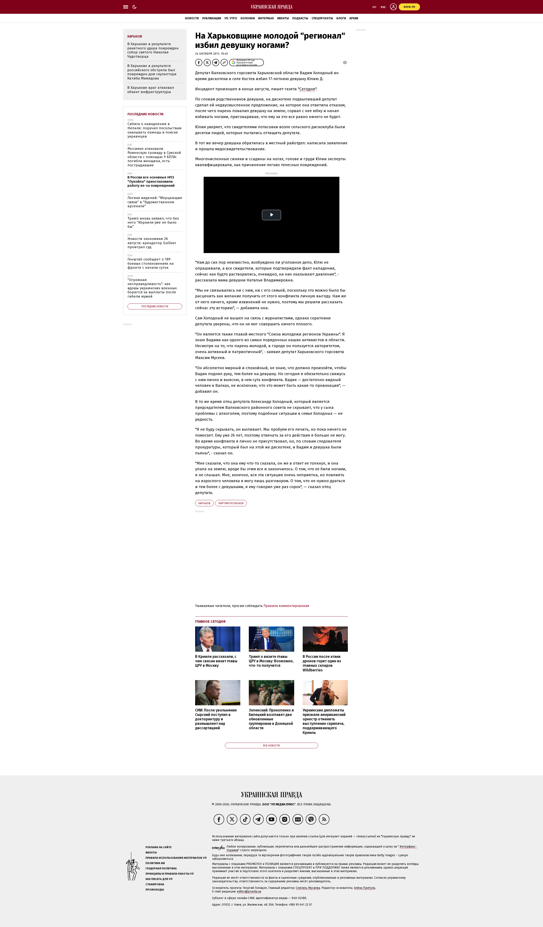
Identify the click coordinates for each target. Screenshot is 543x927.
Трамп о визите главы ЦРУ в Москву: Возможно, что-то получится (271, 661)
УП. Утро (230, 18)
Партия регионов (231, 503)
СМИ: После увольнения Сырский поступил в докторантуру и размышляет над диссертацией (216, 719)
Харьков (204, 503)
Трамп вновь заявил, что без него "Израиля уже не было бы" (153, 222)
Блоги (341, 18)
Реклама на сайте (159, 847)
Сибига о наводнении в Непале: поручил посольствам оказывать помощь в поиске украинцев (154, 130)
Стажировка (155, 884)
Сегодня (307, 88)
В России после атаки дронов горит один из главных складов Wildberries (322, 663)
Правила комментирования (286, 606)
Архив (353, 18)
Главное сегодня (210, 621)
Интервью (266, 18)
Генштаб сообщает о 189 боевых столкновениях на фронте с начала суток (150, 263)
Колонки (248, 18)
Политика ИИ (155, 863)
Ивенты (283, 18)
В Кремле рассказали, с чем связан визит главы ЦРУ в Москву (216, 661)
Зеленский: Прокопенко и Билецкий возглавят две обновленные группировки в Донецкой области (271, 719)
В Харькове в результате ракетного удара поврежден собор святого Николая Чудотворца (153, 50)
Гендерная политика (161, 868)
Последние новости (145, 114)
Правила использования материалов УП (176, 857)
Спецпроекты (322, 18)
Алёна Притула (364, 888)
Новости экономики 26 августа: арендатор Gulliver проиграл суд (151, 243)
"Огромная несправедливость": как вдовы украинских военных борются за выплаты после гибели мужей (152, 288)
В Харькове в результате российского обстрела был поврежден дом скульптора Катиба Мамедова (151, 72)
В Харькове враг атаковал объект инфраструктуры (150, 89)
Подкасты (300, 18)
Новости (192, 18)
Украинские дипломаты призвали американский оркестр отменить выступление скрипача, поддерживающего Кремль (324, 721)
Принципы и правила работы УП (170, 873)
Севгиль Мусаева (308, 888)
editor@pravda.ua (249, 891)
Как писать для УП (159, 879)
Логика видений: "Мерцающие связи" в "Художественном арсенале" (154, 202)
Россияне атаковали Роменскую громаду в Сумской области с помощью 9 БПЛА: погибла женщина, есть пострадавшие (154, 156)
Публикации (211, 18)
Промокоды (155, 889)
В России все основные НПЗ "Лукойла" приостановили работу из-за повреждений (151, 181)
